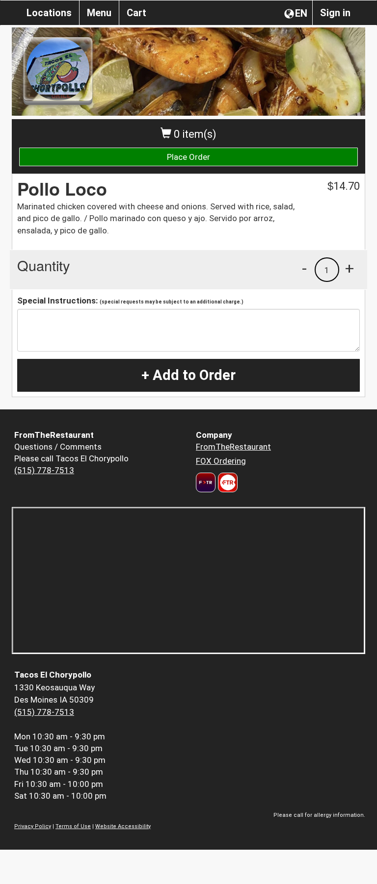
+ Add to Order (188, 375)
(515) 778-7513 (44, 470)
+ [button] (349, 268)
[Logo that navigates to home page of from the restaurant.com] (205, 482)
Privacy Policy (32, 826)
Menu (99, 13)
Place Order (188, 157)
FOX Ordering (221, 461)
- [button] (304, 268)
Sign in (335, 13)
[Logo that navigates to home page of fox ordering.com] (226, 482)
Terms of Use (73, 826)
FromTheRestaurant (233, 447)
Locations (49, 13)
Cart (136, 13)
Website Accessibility (123, 826)
